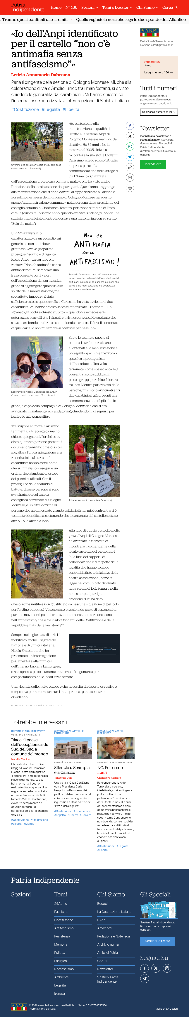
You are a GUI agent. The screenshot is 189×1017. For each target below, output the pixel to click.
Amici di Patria (107, 952)
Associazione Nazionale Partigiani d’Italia (61, 1005)
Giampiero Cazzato (109, 778)
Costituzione (26, 109)
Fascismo (61, 912)
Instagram (167, 968)
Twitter (155, 968)
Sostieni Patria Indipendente (107, 979)
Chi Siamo (145, 7)
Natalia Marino (20, 759)
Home (56, 7)
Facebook (144, 968)
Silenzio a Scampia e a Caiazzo (72, 770)
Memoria (60, 944)
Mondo (29, 823)
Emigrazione (40, 820)
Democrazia (82, 811)
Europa (59, 993)
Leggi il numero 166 (156, 72)
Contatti (103, 961)
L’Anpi (101, 920)
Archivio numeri (108, 944)
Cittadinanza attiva (67, 731)
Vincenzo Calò (63, 778)
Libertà (72, 109)
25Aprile (60, 903)
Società (86, 815)
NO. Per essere (110, 770)
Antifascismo (64, 928)
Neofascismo (64, 969)
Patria (27, 7)
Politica (59, 952)
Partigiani (61, 961)
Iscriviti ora (153, 164)
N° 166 (71, 7)
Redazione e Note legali (114, 936)
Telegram (144, 978)
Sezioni (87, 7)
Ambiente (61, 977)
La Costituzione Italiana (114, 912)
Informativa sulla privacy (42, 1009)
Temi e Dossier (115, 7)
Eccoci (102, 903)
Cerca (167, 7)
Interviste (38, 731)
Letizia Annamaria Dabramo (40, 74)
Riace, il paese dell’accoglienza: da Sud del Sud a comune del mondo (29, 747)
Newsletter (105, 969)
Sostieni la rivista (157, 941)
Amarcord (104, 928)
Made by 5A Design (167, 1009)
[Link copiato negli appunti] (130, 167)
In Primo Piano (20, 731)
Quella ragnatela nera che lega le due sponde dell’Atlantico (123, 19)
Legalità (52, 109)
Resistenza (62, 936)
